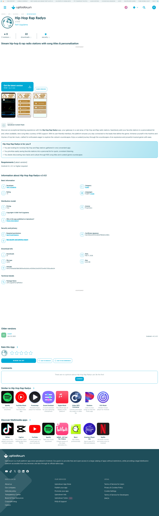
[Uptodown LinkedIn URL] (23, 471)
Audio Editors (94, 1)
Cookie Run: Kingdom (108, 1)
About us (8, 484)
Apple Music (62, 405)
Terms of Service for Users (114, 484)
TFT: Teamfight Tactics (80, 1)
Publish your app (61, 487)
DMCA (106, 498)
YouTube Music (21, 405)
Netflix (103, 437)
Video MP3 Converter (75, 406)
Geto (119, 1)
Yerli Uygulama (21, 24)
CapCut (21, 437)
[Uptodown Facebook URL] (27, 471)
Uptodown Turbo (63, 498)
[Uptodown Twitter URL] (14, 471)
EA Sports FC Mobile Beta (63, 1)
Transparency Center (13, 494)
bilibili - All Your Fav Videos (62, 438)
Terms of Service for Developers (116, 495)
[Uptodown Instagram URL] (19, 471)
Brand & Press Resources (14, 498)
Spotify (7, 405)
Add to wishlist (46, 361)
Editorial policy (10, 491)
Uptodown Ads (60, 494)
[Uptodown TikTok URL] (10, 471)
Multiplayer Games (130, 1)
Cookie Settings (110, 491)
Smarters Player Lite (89, 438)
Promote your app (62, 491)
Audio (87, 187)
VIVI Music (103, 405)
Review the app (18, 361)
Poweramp (35, 405)
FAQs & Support (61, 501)
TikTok (7, 437)
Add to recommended (64, 361)
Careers (8, 505)
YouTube (35, 437)
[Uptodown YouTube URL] (6, 471)
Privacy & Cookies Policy (113, 487)
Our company (10, 487)
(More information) (12, 221)
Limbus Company (23, 1)
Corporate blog (11, 501)
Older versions (41, 89)
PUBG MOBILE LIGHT (144, 1)
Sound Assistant (48, 405)
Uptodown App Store (63, 484)
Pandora (89, 405)
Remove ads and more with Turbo (78, 80)
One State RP (10, 1)
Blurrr (76, 437)
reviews (5, 37)
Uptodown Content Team (15, 125)
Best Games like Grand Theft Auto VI (42, 1)
